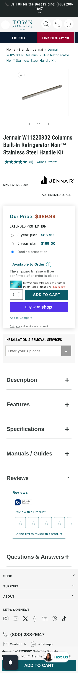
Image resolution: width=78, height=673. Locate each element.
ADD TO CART (39, 665)
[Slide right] (48, 124)
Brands (24, 49)
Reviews (17, 478)
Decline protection (32, 252)
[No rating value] (17, 162)
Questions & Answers (35, 556)
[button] (5, 25)
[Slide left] (29, 124)
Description (21, 380)
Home (10, 49)
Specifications (25, 429)
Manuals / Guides (29, 453)
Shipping (15, 326)
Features (18, 404)
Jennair (38, 49)
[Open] (10, 662)
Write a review (47, 162)
